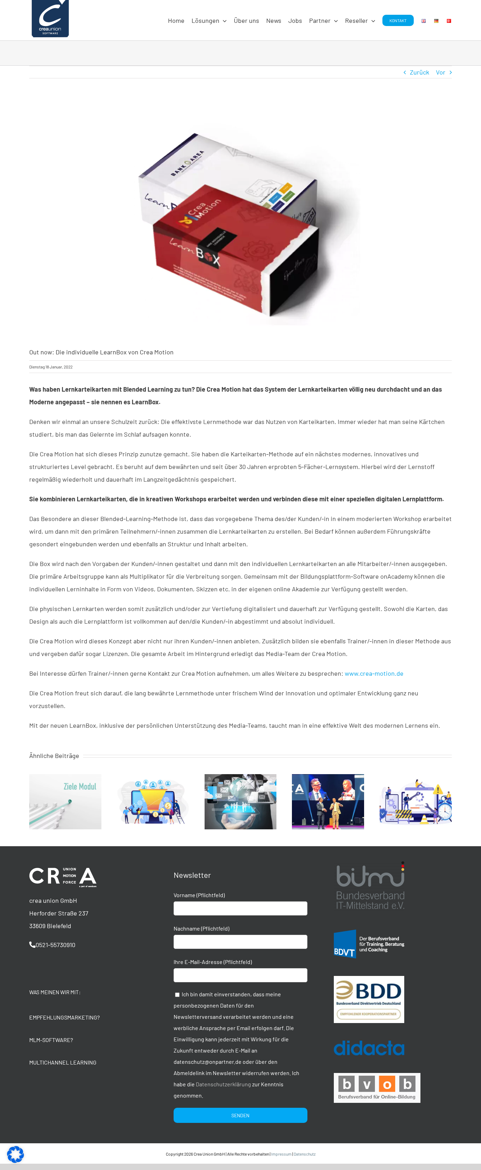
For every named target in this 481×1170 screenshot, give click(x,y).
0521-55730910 (55, 945)
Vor (440, 72)
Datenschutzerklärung (223, 1084)
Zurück (419, 72)
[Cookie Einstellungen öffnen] (15, 1160)
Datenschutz (305, 1153)
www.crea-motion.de (374, 673)
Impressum (281, 1153)
